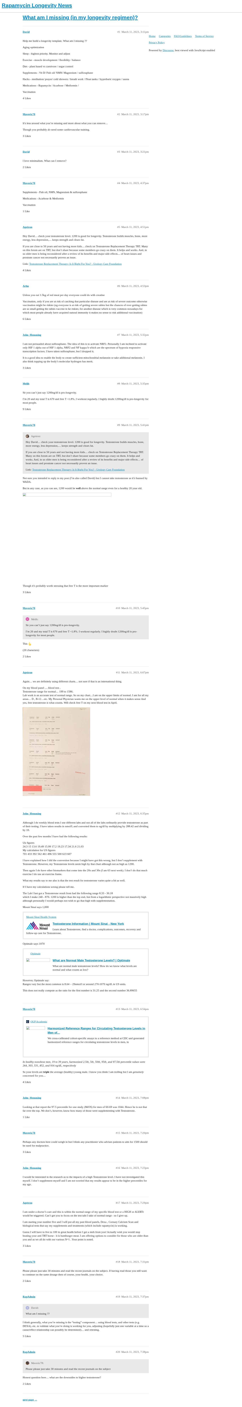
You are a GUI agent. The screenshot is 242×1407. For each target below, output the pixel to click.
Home (152, 36)
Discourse (168, 50)
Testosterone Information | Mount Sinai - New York (88, 923)
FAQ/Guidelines (183, 36)
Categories (165, 36)
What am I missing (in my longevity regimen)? (80, 17)
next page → (30, 1399)
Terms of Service (204, 36)
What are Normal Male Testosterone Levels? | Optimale (91, 960)
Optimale (35, 953)
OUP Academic (38, 1021)
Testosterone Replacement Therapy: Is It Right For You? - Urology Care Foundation (75, 263)
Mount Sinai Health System (41, 917)
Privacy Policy (157, 42)
